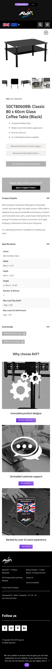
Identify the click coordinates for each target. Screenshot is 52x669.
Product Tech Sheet (12, 341)
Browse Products (25, 420)
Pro (33, 4)
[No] (48, 660)
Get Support (25, 483)
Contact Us (29, 577)
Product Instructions (13, 333)
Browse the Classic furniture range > (26, 146)
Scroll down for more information (26, 163)
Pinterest (17, 628)
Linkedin (24, 628)
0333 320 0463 (10, 598)
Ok (26, 665)
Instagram (11, 628)
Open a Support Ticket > (26, 187)
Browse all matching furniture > (26, 153)
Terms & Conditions (32, 582)
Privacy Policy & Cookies (10, 587)
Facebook (4, 628)
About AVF (25, 546)
